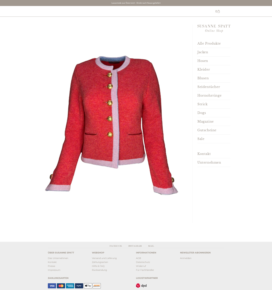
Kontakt (204, 154)
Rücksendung (99, 270)
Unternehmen (209, 162)
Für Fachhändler (145, 270)
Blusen (203, 78)
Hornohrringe (209, 95)
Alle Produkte (209, 43)
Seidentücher (208, 87)
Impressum (54, 270)
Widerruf (141, 266)
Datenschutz (143, 262)
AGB (138, 258)
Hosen (202, 61)
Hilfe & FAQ (98, 266)
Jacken (202, 52)
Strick (202, 104)
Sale (200, 139)
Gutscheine (206, 130)
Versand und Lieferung (104, 258)
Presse (51, 266)
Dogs (201, 113)
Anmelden (185, 258)
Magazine (205, 121)
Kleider (203, 69)
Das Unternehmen (58, 258)
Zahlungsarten (100, 262)
